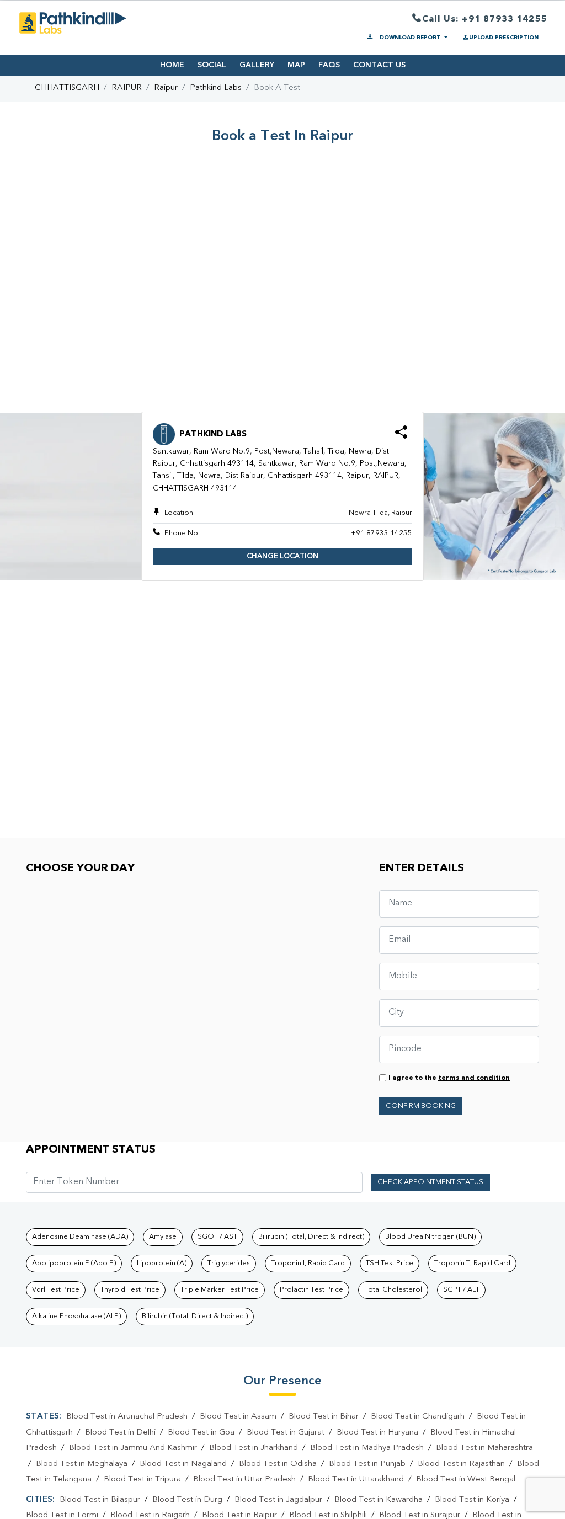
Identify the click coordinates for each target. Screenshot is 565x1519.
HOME (172, 65)
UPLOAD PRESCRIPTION (504, 37)
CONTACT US (379, 65)
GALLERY (256, 65)
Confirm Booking (421, 1106)
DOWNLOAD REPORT (410, 37)
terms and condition (474, 1078)
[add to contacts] (401, 435)
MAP (296, 65)
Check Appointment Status (430, 1182)
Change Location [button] (282, 556)
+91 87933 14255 (381, 533)
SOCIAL (212, 65)
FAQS (329, 65)
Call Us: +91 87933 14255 (484, 19)
